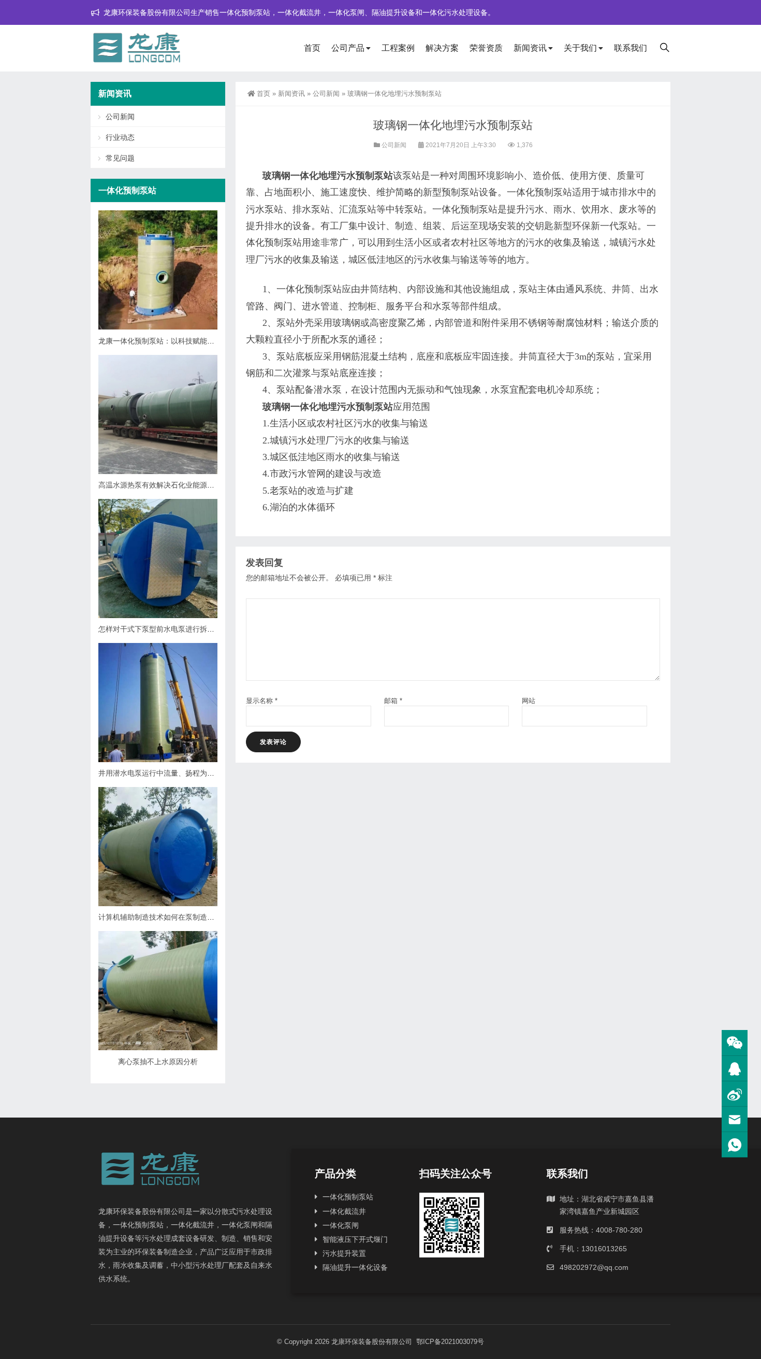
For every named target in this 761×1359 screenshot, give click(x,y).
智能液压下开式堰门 (355, 1239)
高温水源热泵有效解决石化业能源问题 (160, 485)
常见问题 (120, 158)
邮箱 (393, 701)
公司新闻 (326, 93)
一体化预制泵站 (348, 1197)
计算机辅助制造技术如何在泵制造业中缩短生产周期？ (185, 917)
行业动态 (120, 137)
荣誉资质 (486, 48)
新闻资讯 (530, 48)
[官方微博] (735, 1094)
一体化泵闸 (341, 1225)
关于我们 (580, 48)
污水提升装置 (344, 1253)
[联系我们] (735, 1068)
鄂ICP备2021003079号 (450, 1342)
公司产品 (347, 48)
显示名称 (261, 701)
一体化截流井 (344, 1211)
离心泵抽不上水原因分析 (158, 1061)
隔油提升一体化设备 (355, 1267)
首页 (312, 48)
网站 (528, 701)
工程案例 (398, 48)
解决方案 (442, 48)
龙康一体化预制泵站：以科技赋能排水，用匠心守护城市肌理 (196, 341)
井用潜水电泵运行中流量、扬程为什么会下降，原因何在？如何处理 (207, 773)
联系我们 (630, 48)
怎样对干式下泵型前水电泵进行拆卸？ (160, 629)
